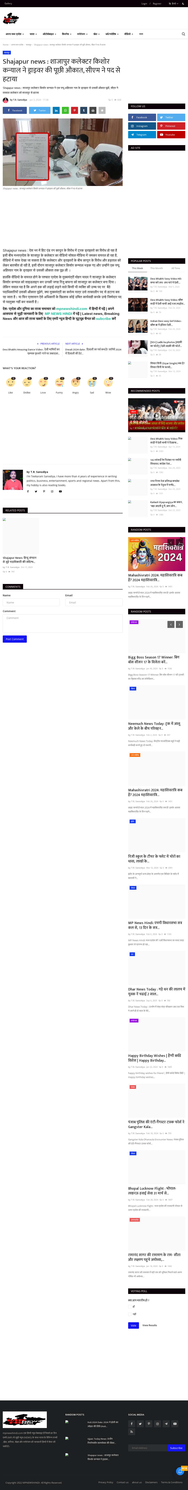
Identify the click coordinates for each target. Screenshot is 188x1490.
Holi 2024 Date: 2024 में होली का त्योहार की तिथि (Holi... (103, 1424)
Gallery (8, 3)
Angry (75, 392)
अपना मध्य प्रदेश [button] (14, 34)
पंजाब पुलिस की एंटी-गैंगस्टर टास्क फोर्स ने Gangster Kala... (156, 1124)
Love (43, 392)
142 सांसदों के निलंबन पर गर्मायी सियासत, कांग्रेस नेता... (165, 462)
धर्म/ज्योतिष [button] (111, 34)
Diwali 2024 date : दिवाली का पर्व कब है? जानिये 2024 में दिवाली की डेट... (93, 352)
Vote (133, 1325)
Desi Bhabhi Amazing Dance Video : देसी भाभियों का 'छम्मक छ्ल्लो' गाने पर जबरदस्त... (31, 352)
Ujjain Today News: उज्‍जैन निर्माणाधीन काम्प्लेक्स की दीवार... (102, 1441)
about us (137, 1482)
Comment (9, 611)
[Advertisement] (63, 222)
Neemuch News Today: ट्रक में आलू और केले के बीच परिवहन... (154, 726)
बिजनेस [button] (66, 34)
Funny (59, 392)
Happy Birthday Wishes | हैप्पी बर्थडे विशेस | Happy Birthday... (154, 1058)
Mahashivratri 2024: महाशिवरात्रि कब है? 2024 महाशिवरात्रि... (155, 577)
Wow (108, 392)
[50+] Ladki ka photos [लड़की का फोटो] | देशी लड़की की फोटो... (166, 344)
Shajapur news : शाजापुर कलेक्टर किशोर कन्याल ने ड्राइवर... (103, 1457)
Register (157, 3)
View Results (149, 1325)
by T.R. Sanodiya (18, 99)
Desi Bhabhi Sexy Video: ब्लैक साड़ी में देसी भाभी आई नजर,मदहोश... (167, 302)
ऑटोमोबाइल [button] (48, 34)
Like (10, 392)
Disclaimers (151, 1482)
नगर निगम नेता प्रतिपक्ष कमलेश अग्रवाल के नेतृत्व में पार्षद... (164, 483)
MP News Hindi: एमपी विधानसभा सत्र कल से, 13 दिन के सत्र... (155, 925)
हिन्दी (173, 3)
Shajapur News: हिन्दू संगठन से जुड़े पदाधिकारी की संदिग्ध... (19, 560)
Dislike (26, 392)
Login (144, 3)
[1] (183, 3)
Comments (13, 586)
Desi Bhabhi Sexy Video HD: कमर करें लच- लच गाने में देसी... (166, 281)
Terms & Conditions (171, 1482)
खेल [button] (95, 34)
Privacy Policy (105, 1482)
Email (69, 595)
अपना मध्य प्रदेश (17, 44)
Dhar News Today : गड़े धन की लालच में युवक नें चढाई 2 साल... (156, 992)
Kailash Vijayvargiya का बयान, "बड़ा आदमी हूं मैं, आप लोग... (166, 504)
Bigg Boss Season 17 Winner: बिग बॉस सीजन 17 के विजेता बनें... (153, 660)
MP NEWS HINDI (59, 314)
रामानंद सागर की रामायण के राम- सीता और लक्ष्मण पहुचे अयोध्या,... (154, 1257)
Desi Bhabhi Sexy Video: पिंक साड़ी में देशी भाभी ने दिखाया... (166, 441)
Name (6, 595)
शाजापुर (28, 44)
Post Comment (15, 639)
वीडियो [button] (127, 34)
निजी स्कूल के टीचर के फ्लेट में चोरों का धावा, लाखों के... (154, 859)
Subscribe (176, 1448)
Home (5, 44)
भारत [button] (32, 34)
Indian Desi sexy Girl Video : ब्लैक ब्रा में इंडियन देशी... (166, 323)
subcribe (103, 319)
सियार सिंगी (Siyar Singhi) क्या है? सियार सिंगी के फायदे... (167, 365)
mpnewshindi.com (71, 309)
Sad (92, 392)
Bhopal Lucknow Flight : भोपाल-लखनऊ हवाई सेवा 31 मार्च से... (152, 1191)
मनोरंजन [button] (81, 34)
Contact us (123, 1482)
